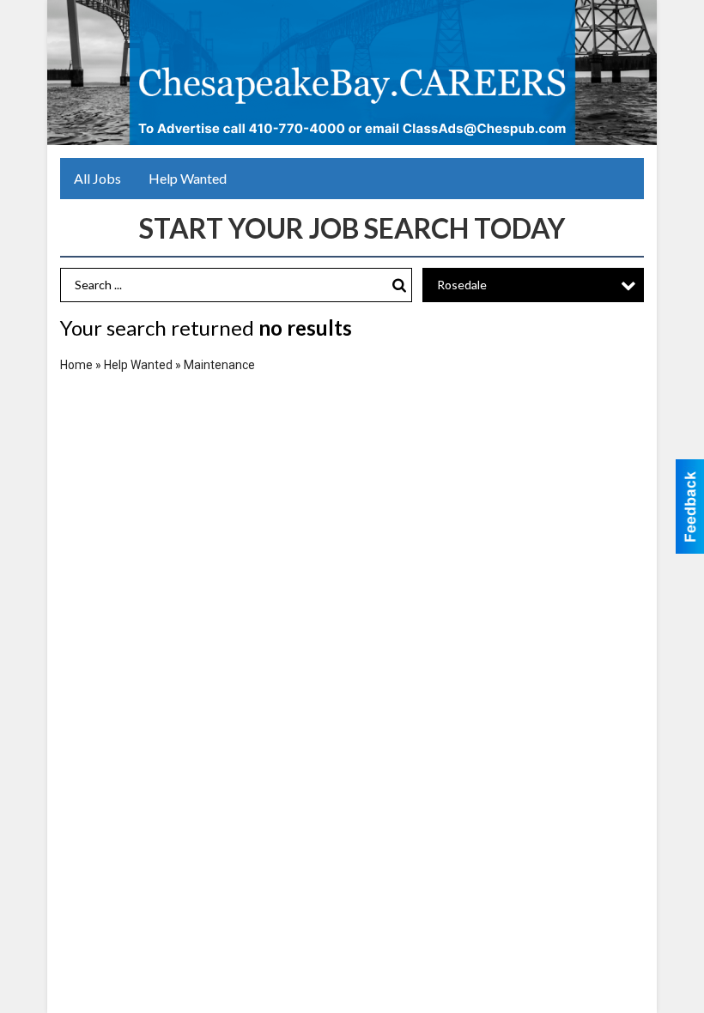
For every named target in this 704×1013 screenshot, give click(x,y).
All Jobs (97, 178)
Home (76, 365)
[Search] (399, 285)
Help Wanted (188, 178)
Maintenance (219, 365)
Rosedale (462, 284)
